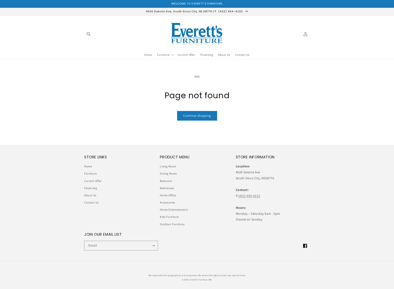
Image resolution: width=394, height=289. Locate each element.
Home (88, 166)
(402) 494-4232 (249, 196)
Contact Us (91, 202)
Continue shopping (197, 116)
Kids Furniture (169, 217)
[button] (88, 34)
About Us (90, 195)
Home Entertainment (174, 209)
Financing (90, 188)
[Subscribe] (153, 245)
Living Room (168, 166)
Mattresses (167, 188)
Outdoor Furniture (172, 224)
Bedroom (166, 181)
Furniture (90, 173)
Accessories (167, 202)
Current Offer (93, 181)
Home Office (168, 195)
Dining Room (168, 173)
